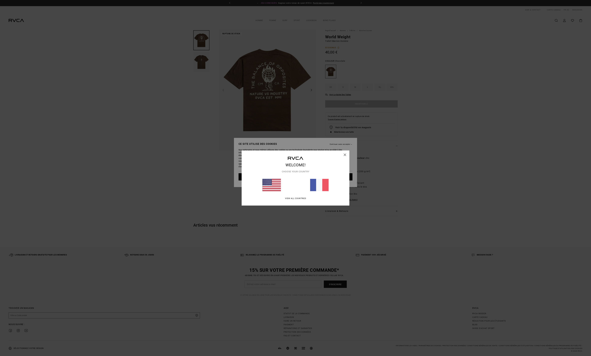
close (345, 155)
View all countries (295, 198)
